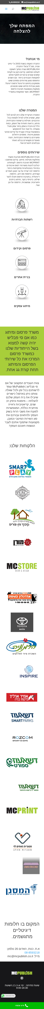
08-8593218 (15, 2)
